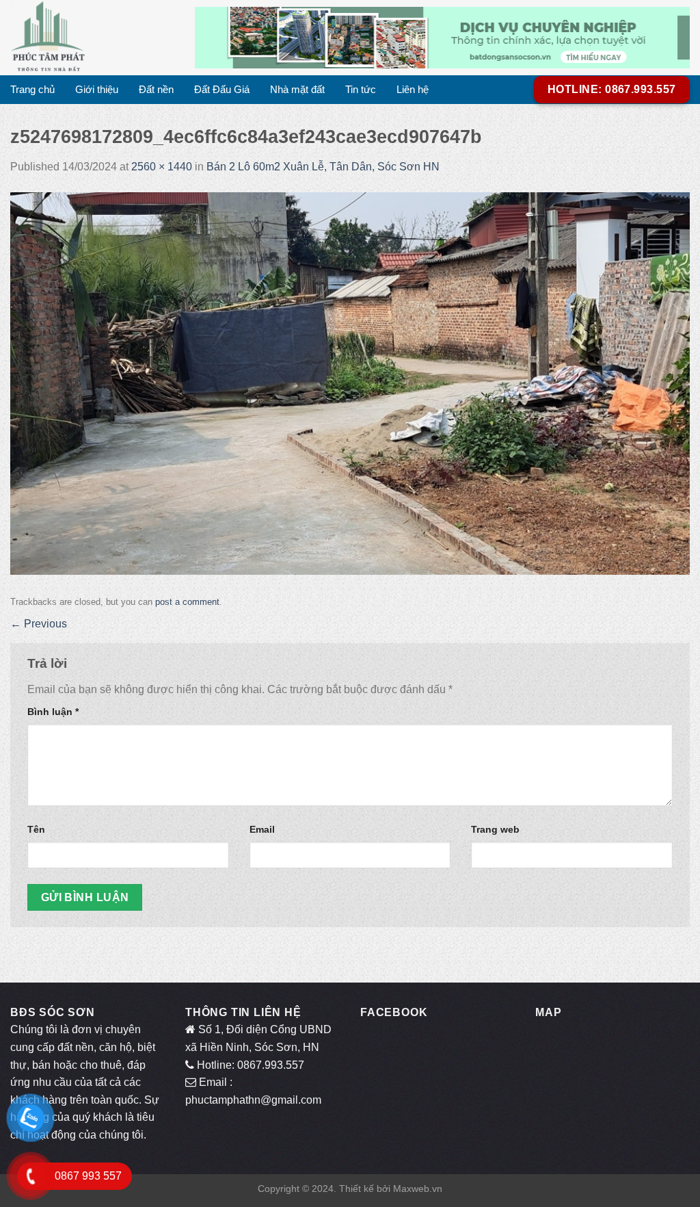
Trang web (495, 829)
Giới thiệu (96, 89)
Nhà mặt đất (297, 89)
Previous (38, 624)
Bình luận (53, 711)
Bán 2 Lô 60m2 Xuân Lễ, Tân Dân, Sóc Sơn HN (323, 166)
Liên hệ (412, 89)
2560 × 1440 (161, 166)
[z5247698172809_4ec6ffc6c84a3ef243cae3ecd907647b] (350, 382)
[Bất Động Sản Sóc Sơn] (92, 37)
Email (262, 829)
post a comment (187, 602)
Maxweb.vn (417, 1188)
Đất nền (156, 89)
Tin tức (360, 89)
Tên (36, 829)
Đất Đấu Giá (222, 89)
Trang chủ (32, 89)
